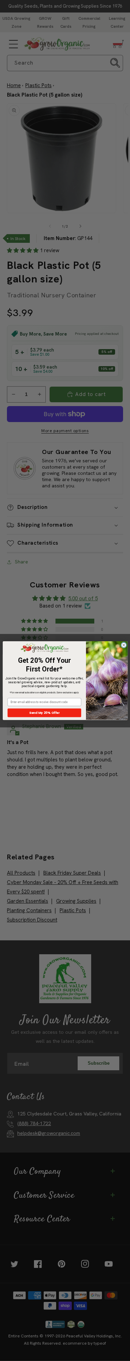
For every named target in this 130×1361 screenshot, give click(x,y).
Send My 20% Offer (44, 712)
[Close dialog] (123, 644)
